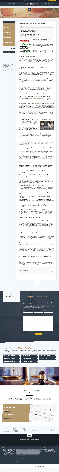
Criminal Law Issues (39, 449)
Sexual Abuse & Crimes (27, 361)
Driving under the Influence (35, 450)
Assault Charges (26, 355)
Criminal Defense (35, 449)
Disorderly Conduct (44, 358)
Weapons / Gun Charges (9, 361)
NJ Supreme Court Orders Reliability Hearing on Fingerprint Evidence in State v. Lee (8, 55)
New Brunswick (33, 0)
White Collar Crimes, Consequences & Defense (7, 44)
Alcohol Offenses (19, 449)
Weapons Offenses (6, 32)
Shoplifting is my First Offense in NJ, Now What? (29, 30)
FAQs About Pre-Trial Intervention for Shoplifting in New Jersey (31, 34)
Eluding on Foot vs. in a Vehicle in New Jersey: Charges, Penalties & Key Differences (8, 65)
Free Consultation (52, 0)
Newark (29, 0)
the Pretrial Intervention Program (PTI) (40, 98)
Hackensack (21, 0)
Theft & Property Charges (8, 30)
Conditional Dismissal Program (37, 152)
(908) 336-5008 (11, 3)
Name (24, 310)
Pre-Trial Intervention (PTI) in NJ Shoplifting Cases (29, 31)
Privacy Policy (22, 461)
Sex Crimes (5, 34)
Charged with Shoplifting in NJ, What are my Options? (29, 28)
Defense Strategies (24, 450)
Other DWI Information (9, 358)
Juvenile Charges (6, 39)
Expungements (6, 40)
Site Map (18, 461)
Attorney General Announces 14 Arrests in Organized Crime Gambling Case (8, 74)
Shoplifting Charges (45, 355)
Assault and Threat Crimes (25, 449)
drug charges (47, 158)
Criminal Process (19, 450)
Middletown (38, 0)
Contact (26, 461)
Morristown (25, 0)
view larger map (7, 411)
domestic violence (39, 158)
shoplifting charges (36, 53)
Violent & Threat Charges (8, 29)
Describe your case (27, 315)
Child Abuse (30, 449)
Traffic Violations (6, 24)
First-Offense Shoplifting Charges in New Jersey (8, 70)
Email (35, 310)
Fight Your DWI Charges (9, 355)
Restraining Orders (7, 37)
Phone (45, 310)
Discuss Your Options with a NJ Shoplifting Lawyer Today (30, 35)
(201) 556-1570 (48, 3)
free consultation (50, 62)
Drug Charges (6, 27)
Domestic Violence (6, 35)
